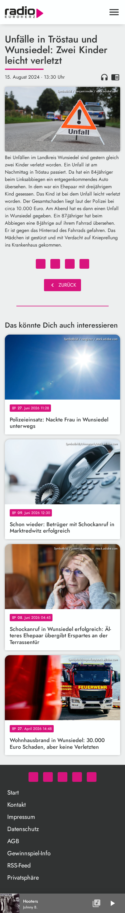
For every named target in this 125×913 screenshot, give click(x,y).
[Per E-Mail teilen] (84, 264)
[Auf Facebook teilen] (41, 264)
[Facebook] (48, 777)
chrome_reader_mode (115, 77)
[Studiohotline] (91, 777)
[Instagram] (62, 777)
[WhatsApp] (33, 777)
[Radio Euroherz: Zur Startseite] (55, 12)
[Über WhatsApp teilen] (70, 264)
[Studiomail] (77, 777)
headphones (104, 77)
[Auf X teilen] (55, 264)
